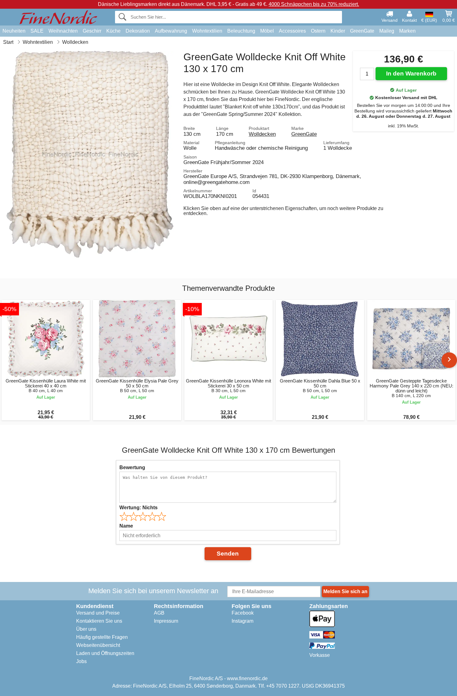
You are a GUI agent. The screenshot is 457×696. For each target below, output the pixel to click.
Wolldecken (262, 134)
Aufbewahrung (171, 31)
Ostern (318, 31)
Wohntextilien (207, 31)
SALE (37, 31)
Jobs (81, 661)
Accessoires (292, 31)
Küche (113, 31)
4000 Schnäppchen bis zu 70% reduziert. (314, 4)
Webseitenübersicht (98, 645)
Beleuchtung (241, 31)
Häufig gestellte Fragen (102, 637)
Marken (407, 31)
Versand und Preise (98, 613)
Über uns (86, 629)
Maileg (386, 31)
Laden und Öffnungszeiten (105, 653)
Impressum (166, 621)
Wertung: (138, 507)
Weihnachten (63, 31)
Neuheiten (13, 31)
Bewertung (132, 467)
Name (126, 526)
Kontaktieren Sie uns (99, 621)
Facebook (243, 613)
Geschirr (92, 31)
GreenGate (362, 31)
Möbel (267, 31)
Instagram (242, 621)
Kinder (337, 31)
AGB (159, 613)
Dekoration (138, 31)
